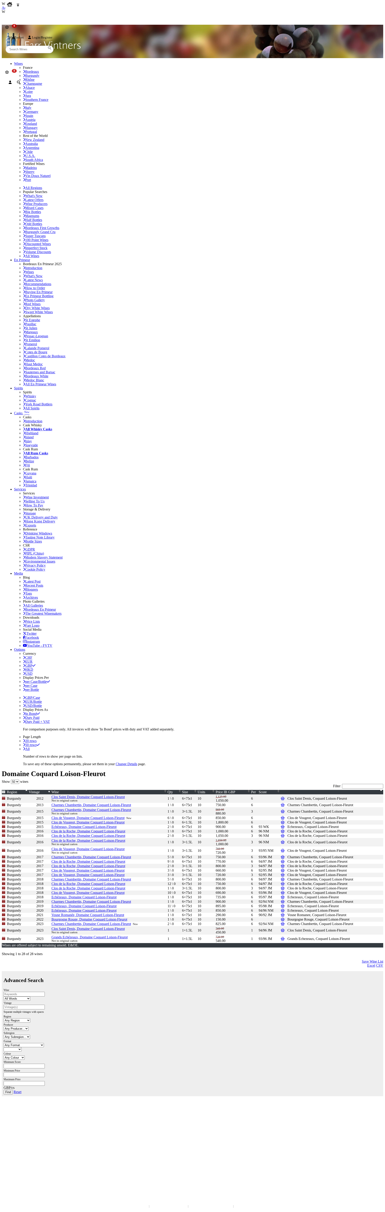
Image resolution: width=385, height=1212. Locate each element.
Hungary (31, 128)
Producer (8, 1024)
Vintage (34, 792)
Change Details (126, 764)
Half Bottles (33, 220)
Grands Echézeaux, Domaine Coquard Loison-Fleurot (89, 937)
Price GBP (225, 792)
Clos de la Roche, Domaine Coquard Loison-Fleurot (88, 831)
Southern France (36, 100)
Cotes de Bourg (36, 352)
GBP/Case (32, 698)
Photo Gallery (35, 300)
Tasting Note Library (40, 537)
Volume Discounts (38, 252)
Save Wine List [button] (372, 961)
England (31, 124)
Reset (17, 1092)
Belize (29, 461)
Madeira (31, 168)
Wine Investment (37, 497)
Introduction (33, 268)
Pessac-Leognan (36, 336)
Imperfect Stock (36, 248)
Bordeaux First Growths (42, 228)
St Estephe (32, 320)
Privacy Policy (35, 565)
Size (185, 792)
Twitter (32, 633)
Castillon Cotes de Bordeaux (45, 356)
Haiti (28, 477)
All (27, 749)
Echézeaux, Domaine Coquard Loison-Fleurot (84, 827)
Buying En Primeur (39, 292)
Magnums (32, 216)
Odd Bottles (33, 224)
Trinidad (31, 485)
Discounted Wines (38, 244)
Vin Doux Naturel (38, 176)
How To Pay (34, 505)
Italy (28, 108)
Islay (28, 441)
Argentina (32, 148)
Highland (31, 433)
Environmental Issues (40, 561)
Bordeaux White (36, 376)
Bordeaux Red (35, 368)
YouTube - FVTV (39, 645)
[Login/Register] (10, 82)
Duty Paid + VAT (37, 722)
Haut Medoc (34, 364)
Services (20, 489)
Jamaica (30, 481)
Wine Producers (36, 204)
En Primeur (22, 260)
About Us (11, 1137)
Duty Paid (32, 718)
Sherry (30, 172)
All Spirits (32, 408)
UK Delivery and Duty (41, 517)
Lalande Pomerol (37, 348)
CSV (379, 965)
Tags (28, 593)
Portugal (31, 132)
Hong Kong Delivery (40, 521)
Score (263, 792)
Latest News (34, 280)
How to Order (35, 288)
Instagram (33, 641)
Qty (170, 792)
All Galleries (34, 605)
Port (28, 180)
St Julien (31, 328)
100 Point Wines (36, 240)
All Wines (32, 256)
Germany (31, 112)
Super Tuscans (35, 236)
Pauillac (30, 324)
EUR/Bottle (33, 702)
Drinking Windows (38, 533)
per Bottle (32, 689)
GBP (28, 665)
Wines (29, 272)
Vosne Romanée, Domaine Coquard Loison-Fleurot (87, 915)
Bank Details (13, 1117)
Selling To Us (35, 501)
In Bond (31, 714)
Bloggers (31, 589)
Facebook (32, 637)
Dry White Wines (37, 308)
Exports (30, 525)
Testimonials (13, 1141)
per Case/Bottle (36, 681)
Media (18, 573)
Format (7, 1041)
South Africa (34, 160)
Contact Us (12, 1113)
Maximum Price (12, 1079)
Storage (30, 513)
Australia (31, 144)
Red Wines (33, 304)
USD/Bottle (33, 706)
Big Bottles (33, 212)
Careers (10, 1150)
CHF (28, 657)
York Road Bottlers (38, 404)
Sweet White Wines (39, 312)
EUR (29, 661)
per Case (31, 685)
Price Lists (32, 621)
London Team (14, 1122)
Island (29, 437)
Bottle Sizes (33, 541)
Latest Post (33, 581)
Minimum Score (12, 1062)
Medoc (30, 360)
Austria (30, 120)
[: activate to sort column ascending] (335, 792)
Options (19, 649)
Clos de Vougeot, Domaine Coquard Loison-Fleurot (88, 818)
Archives (31, 597)
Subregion (9, 1033)
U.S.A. (30, 156)
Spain (29, 116)
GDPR (30, 549)
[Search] (18, 82)
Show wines (15, 781)
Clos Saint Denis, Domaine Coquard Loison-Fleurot (88, 797)
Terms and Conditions (19, 1146)
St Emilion (32, 340)
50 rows (31, 745)
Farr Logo (32, 625)
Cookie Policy (35, 569)
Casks (21, 413)
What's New (34, 196)
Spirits (18, 388)
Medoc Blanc (34, 380)
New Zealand (34, 140)
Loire (29, 92)
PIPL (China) (34, 553)
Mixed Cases (34, 208)
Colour (7, 1053)
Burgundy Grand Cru (40, 232)
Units (201, 792)
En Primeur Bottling (39, 296)
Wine (55, 792)
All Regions (33, 188)
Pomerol (31, 344)
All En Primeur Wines (40, 384)
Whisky (30, 396)
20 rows (31, 741)
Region (12, 792)
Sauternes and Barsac (40, 372)
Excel (371, 965)
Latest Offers (34, 200)
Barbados (32, 457)
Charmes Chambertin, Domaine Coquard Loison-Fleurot (91, 805)
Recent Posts (34, 585)
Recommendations (38, 284)
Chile (29, 152)
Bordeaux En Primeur (40, 609)
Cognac (30, 400)
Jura (28, 96)
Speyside (31, 445)
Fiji (27, 465)
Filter (336, 786)
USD (29, 673)
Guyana (30, 473)
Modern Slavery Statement (44, 557)
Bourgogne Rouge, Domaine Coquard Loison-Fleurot (89, 919)
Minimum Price (12, 1070)
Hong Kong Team (16, 1174)
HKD (29, 669)
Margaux (31, 332)
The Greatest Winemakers (43, 613)
